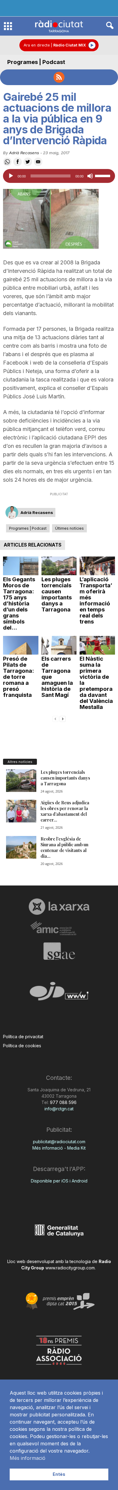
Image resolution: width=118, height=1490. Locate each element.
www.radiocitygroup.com (70, 1267)
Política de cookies (22, 1045)
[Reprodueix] (11, 176)
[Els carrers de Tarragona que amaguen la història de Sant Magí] (59, 645)
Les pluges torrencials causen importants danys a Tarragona (56, 594)
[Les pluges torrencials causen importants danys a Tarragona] (59, 566)
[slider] (103, 175)
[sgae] (59, 951)
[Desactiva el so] (90, 176)
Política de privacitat (23, 1036)
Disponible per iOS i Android (59, 1180)
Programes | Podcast (36, 62)
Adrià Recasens (24, 152)
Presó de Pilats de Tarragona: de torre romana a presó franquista (18, 676)
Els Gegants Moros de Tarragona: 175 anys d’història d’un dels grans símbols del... (19, 603)
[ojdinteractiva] (59, 993)
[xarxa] (59, 906)
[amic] (59, 928)
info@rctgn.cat (59, 1108)
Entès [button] (59, 1474)
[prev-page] (55, 718)
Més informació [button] (27, 1458)
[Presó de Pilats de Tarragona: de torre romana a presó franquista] (20, 645)
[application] (59, 176)
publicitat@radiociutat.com (59, 1141)
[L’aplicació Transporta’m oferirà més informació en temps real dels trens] (97, 566)
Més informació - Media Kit (59, 1147)
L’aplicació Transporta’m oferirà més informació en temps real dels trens (96, 600)
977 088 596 (63, 1102)
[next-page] (63, 718)
